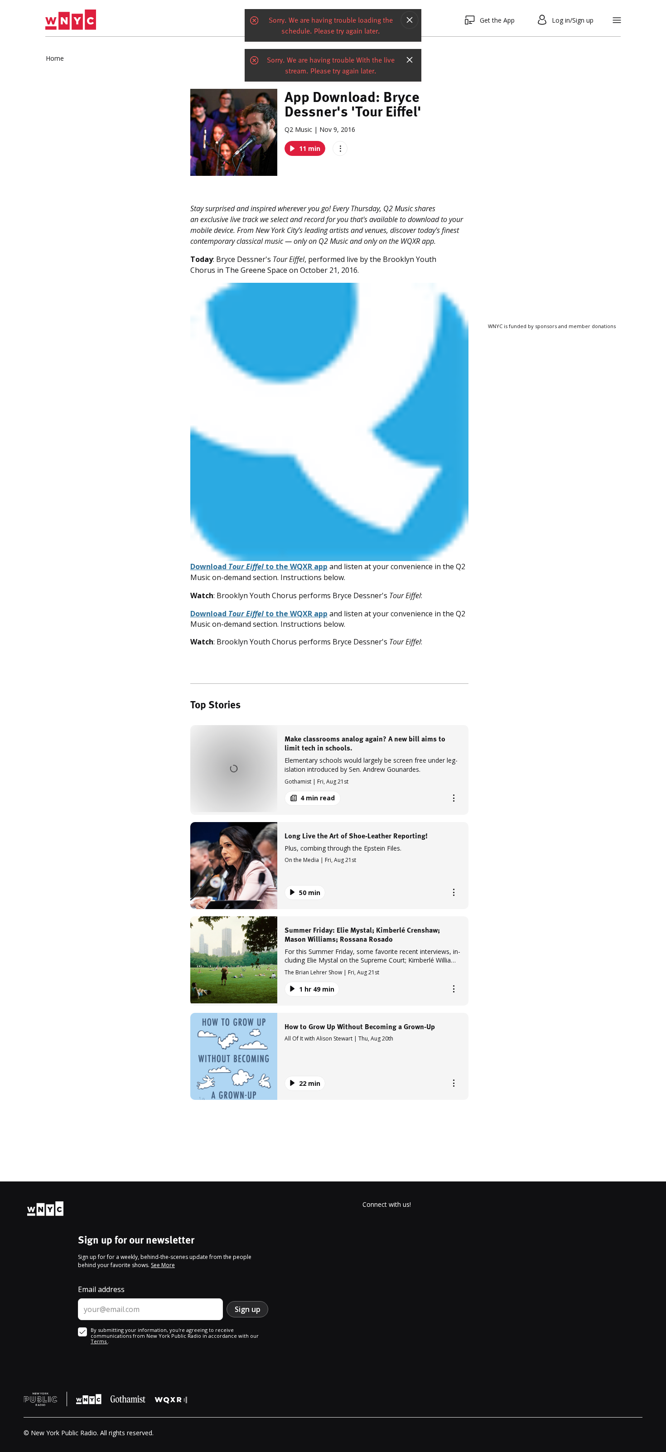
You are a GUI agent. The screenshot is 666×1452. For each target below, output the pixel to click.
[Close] (409, 20)
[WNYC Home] (70, 20)
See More (163, 1265)
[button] (329, 769)
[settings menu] (616, 20)
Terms (99, 1341)
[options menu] (340, 148)
